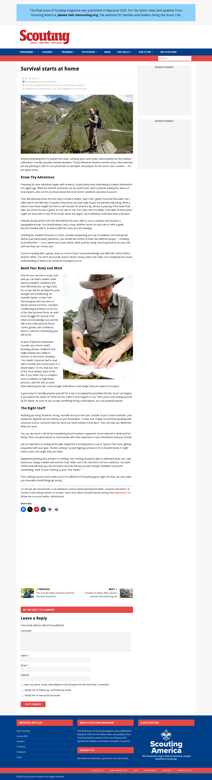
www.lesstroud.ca (118, 492)
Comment (26, 630)
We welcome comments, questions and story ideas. (103, 758)
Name (24, 655)
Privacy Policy (185, 770)
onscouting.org (114, 737)
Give (135, 770)
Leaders (47, 51)
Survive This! (80, 88)
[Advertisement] (77, 550)
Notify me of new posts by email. (42, 695)
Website (25, 674)
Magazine (68, 88)
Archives (167, 770)
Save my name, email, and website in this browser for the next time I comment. (66, 684)
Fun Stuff (145, 51)
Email (24, 665)
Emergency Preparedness (39, 88)
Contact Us (97, 770)
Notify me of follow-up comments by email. (48, 690)
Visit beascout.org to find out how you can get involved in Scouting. (166, 757)
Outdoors (88, 51)
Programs (26, 51)
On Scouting (168, 51)
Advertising (150, 770)
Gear (107, 51)
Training (67, 51)
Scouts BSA (22, 736)
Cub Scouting (23, 730)
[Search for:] (174, 58)
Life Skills (123, 51)
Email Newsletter (118, 770)
